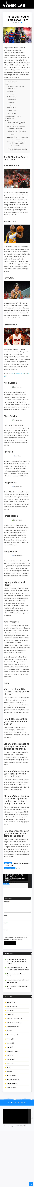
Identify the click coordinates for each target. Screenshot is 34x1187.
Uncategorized (11, 1084)
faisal (19, 22)
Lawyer (9, 1055)
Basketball (15, 863)
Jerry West (11, 94)
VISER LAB (23, 1126)
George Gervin (13, 113)
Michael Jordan (13, 88)
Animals (9, 1002)
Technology (10, 1075)
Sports (18, 868)
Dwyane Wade (12, 96)
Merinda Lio (7, 1112)
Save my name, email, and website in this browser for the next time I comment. (15, 938)
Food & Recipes (11, 1035)
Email (5, 923)
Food (8, 1031)
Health (9, 1047)
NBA (20, 863)
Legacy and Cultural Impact (13, 116)
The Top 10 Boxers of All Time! (14, 1118)
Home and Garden (12, 1051)
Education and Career (13, 1018)
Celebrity (10, 1014)
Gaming (9, 1039)
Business (10, 1010)
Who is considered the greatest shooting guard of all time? (17, 123)
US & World (10, 1088)
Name (6, 915)
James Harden (13, 110)
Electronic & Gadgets (13, 1022)
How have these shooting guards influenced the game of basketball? (18, 149)
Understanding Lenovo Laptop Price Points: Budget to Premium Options (17, 961)
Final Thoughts (10, 118)
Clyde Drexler (12, 102)
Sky (8, 1067)
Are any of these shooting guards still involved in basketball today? (18, 138)
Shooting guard (26, 863)
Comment (7, 901)
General (9, 1043)
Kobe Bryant (12, 91)
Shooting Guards (9, 865)
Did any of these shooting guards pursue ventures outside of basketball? (17, 133)
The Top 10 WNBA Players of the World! (14, 879)
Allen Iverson (12, 99)
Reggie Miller (12, 107)
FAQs (7, 120)
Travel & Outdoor (12, 1080)
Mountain (10, 1059)
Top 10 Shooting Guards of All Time (15, 86)
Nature (9, 1063)
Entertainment (11, 1027)
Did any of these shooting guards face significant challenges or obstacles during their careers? (17, 143)
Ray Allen (11, 105)
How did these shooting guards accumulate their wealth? (17, 127)
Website (6, 930)
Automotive (10, 1006)
